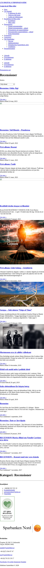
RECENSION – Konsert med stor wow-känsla (19, 457)
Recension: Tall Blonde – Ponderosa (15, 130)
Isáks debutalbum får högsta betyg (14, 386)
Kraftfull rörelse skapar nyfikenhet (14, 206)
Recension (4, 403)
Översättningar (9, 57)
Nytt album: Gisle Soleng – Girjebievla (16, 268)
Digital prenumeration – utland (18, 28)
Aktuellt (6, 55)
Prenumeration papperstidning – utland (20, 32)
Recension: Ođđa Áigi (9, 88)
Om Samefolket (9, 39)
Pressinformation (9, 48)
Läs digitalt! (8, 11)
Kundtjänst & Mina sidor (12, 19)
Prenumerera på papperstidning (18, 30)
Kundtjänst (11, 21)
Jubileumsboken (13, 43)
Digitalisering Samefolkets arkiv (18, 45)
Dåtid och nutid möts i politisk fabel (15, 369)
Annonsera (7, 37)
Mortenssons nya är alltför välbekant (15, 352)
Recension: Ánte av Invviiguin (12, 420)
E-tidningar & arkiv (14, 13)
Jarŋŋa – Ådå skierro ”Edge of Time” (16, 310)
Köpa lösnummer (13, 34)
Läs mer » (3, 99)
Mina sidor (11, 22)
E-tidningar (7, 59)
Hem (5, 9)
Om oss (10, 41)
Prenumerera (8, 24)
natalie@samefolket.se (7, 548)
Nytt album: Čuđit (8, 164)
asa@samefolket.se (6, 555)
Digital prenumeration (15, 26)
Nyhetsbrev (8, 35)
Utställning (11, 47)
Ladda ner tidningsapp (15, 17)
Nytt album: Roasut (8, 147)
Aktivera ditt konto (14, 15)
